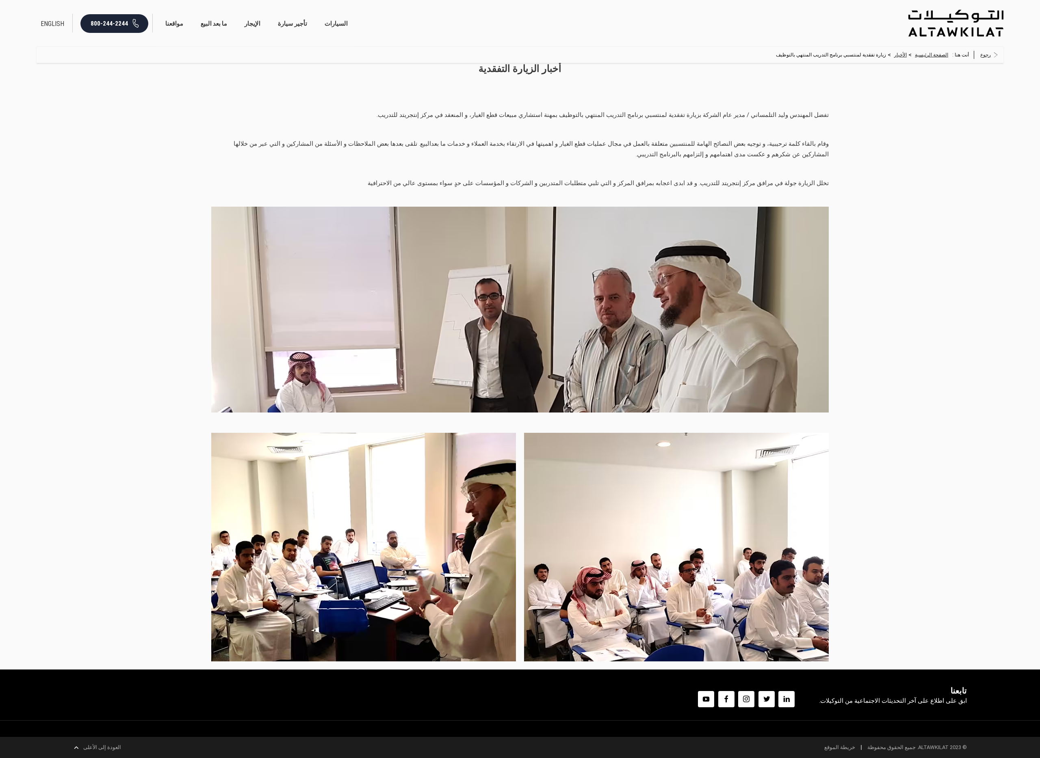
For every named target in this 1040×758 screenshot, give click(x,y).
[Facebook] (726, 699)
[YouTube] (706, 699)
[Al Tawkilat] (955, 23)
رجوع (985, 55)
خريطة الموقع (839, 747)
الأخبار (900, 55)
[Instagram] (746, 699)
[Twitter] (766, 699)
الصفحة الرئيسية (931, 55)
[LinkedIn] (786, 699)
